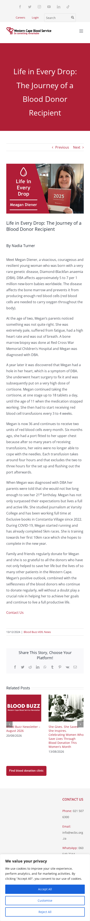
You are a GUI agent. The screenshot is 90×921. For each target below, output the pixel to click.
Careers (20, 17)
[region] (45, 887)
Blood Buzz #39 (33, 632)
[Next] (80, 724)
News (47, 632)
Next (76, 147)
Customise (45, 900)
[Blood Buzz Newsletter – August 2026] (23, 707)
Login (35, 17)
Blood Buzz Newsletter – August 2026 (23, 729)
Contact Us (15, 612)
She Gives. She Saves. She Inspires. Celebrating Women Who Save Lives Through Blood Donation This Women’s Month (66, 737)
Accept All (45, 889)
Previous (62, 147)
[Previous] (9, 724)
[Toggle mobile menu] (81, 31)
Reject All (45, 912)
